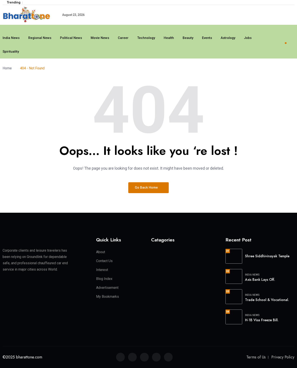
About (100, 252)
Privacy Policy (282, 357)
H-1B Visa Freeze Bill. (262, 320)
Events (207, 38)
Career (123, 38)
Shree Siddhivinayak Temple (267, 256)
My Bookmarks (107, 296)
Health (169, 38)
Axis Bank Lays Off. (260, 279)
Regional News (39, 38)
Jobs (248, 38)
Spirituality (11, 52)
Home (8, 68)
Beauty (188, 38)
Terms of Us (256, 357)
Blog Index (104, 279)
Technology (146, 38)
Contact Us (104, 261)
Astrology (228, 38)
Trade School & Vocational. (267, 299)
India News (11, 38)
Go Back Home (147, 187)
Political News (71, 38)
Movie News (100, 38)
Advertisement (107, 288)
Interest (102, 270)
